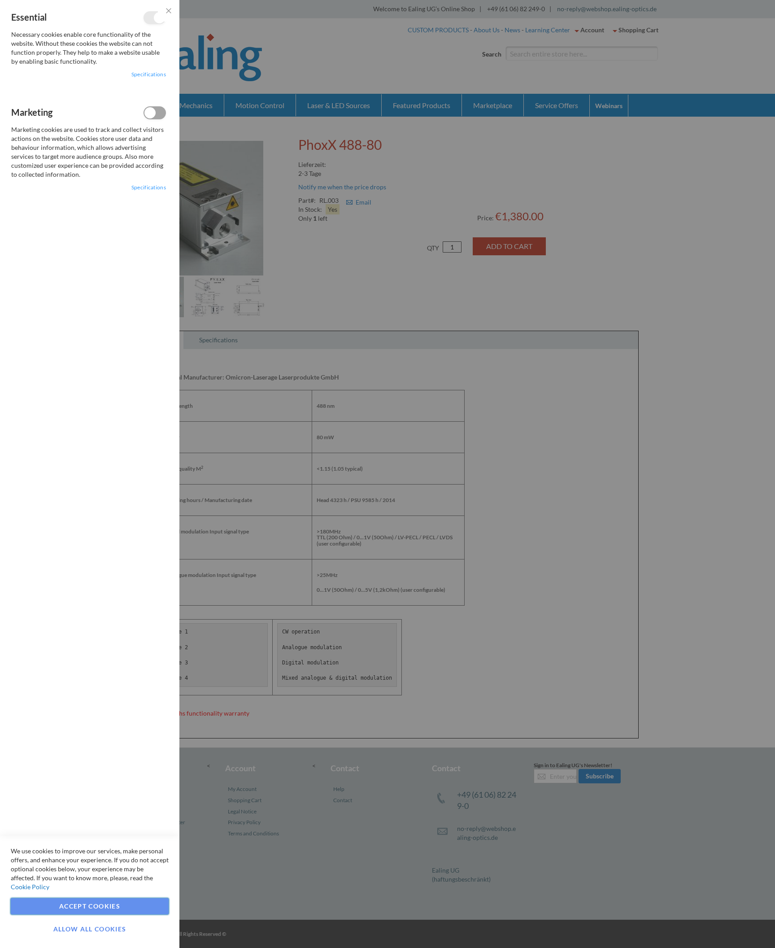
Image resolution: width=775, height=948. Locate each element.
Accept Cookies (89, 906)
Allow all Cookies (89, 929)
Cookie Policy (30, 887)
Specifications (148, 74)
